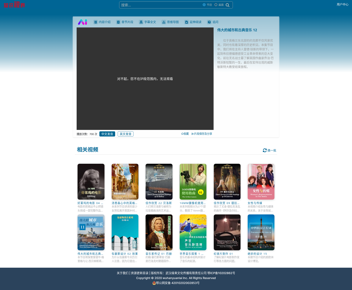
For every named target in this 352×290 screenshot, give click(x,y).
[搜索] (227, 5)
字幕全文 (150, 22)
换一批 (271, 150)
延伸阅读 (195, 22)
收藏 (187, 133)
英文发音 (125, 134)
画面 (221, 4)
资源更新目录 (139, 273)
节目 (209, 4)
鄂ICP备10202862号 (221, 273)
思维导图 (173, 22)
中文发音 (107, 134)
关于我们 (123, 273)
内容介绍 (105, 22)
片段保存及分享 (204, 133)
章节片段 (127, 22)
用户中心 (343, 4)
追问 (215, 22)
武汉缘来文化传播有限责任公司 (186, 273)
